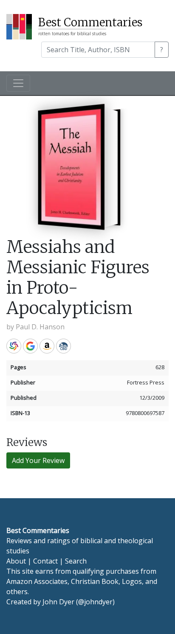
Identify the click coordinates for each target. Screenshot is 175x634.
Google (30, 346)
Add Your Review (38, 460)
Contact (45, 561)
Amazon (47, 346)
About (16, 561)
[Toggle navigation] (18, 83)
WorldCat (13, 346)
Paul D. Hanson (40, 326)
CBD (63, 346)
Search (76, 561)
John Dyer (58, 601)
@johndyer (95, 601)
